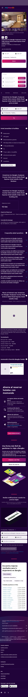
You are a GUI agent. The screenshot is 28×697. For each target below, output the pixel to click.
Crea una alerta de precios (13, 425)
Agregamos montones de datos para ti (12, 628)
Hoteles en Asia (13, 636)
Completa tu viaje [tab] (19, 580)
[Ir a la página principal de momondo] (9, 7)
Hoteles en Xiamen (7, 589)
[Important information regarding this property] (26, 194)
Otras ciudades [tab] (7, 574)
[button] (2, 7)
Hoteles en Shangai (7, 587)
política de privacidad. (14, 552)
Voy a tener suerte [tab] (7, 580)
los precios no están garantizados (12, 621)
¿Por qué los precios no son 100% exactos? (13, 631)
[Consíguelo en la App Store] (13, 686)
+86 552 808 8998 (6, 49)
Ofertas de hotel (5, 636)
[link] (14, 433)
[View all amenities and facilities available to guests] (26, 129)
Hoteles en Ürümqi (7, 601)
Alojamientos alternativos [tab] (9, 577)
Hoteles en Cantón (7, 593)
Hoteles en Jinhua (7, 603)
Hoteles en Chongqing (8, 599)
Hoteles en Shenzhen (7, 597)
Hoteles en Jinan (6, 605)
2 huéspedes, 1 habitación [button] (9, 57)
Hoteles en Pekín (6, 591)
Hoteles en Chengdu (7, 607)
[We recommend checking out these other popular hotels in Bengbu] (26, 359)
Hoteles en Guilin (6, 595)
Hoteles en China (21, 636)
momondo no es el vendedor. (10, 625)
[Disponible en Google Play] (4, 686)
